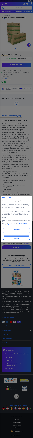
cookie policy (7, 224)
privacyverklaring (23, 223)
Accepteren (16, 229)
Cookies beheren (16, 234)
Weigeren (16, 238)
